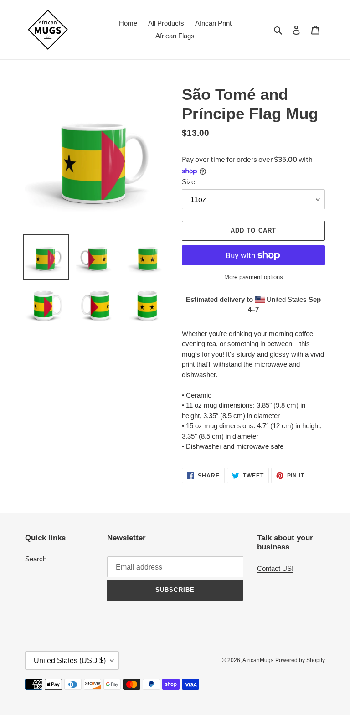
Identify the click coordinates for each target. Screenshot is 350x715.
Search (35, 559)
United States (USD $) (70, 660)
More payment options (253, 277)
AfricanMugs (257, 660)
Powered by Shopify (300, 660)
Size (188, 182)
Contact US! (275, 568)
